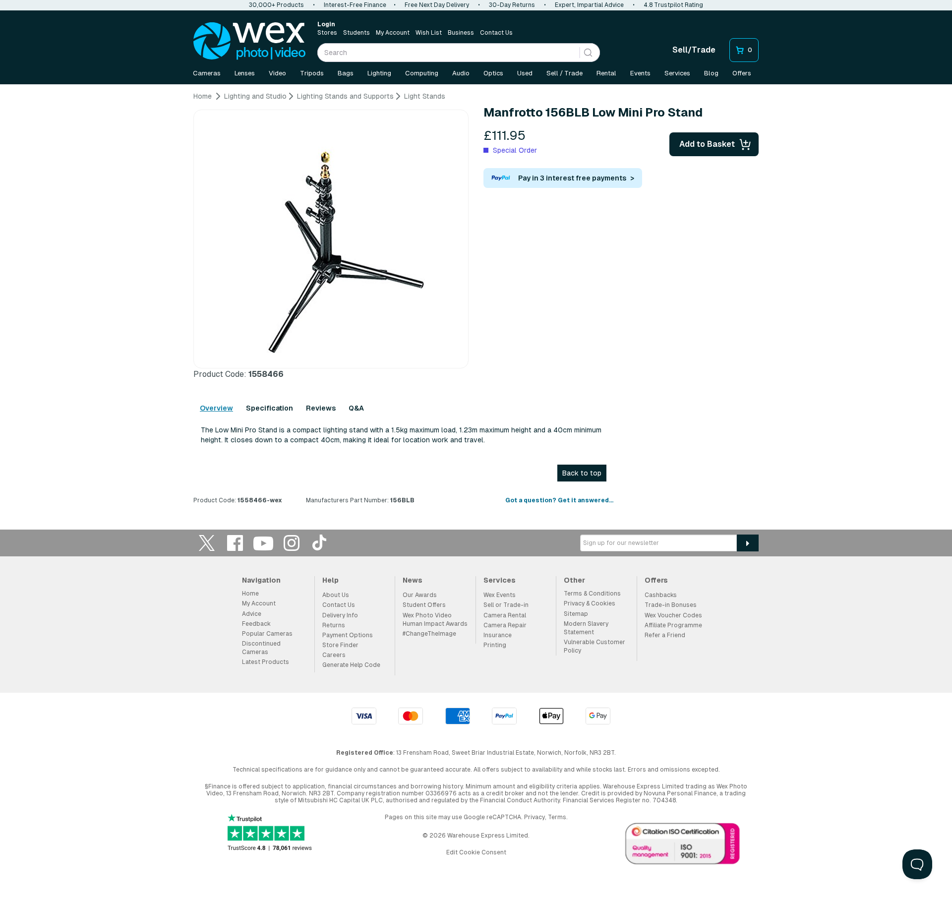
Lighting (379, 73)
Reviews (321, 408)
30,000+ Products (276, 5)
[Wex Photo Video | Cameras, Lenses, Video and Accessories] (249, 41)
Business (461, 32)
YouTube (263, 543)
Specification (269, 408)
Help (330, 580)
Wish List (429, 32)
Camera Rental (504, 615)
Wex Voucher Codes (673, 615)
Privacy (534, 817)
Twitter (206, 543)
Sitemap (576, 613)
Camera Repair (505, 625)
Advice (251, 613)
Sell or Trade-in (506, 604)
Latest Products (265, 662)
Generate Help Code (351, 664)
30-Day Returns (512, 5)
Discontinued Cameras (261, 648)
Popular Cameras (267, 633)
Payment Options (347, 635)
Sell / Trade (564, 73)
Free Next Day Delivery (437, 5)
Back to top (581, 473)
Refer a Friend (665, 635)
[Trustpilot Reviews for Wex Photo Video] (270, 833)
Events (640, 73)
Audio (461, 73)
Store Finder (340, 645)
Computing (421, 73)
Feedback (256, 623)
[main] (476, 302)
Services (677, 73)
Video (277, 73)
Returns (333, 625)
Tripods (312, 73)
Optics (493, 73)
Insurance (497, 635)
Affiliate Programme (673, 625)
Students (356, 32)
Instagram (291, 543)
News (412, 580)
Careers (334, 655)
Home (250, 593)
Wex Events (499, 595)
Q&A (356, 408)
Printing (494, 645)
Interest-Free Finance (355, 5)
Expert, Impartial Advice (589, 5)
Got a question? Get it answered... (559, 500)
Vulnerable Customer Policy (594, 646)
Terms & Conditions (592, 593)
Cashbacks (661, 595)
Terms (557, 817)
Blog (711, 73)
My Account (393, 32)
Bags (346, 73)
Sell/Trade (693, 50)
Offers (741, 73)
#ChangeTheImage (429, 633)
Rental (606, 73)
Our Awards (420, 595)
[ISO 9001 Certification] (682, 846)
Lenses (245, 73)
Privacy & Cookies (589, 603)
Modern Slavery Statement (586, 628)
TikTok (319, 543)
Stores (327, 32)
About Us (335, 595)
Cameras (207, 73)
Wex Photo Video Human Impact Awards (435, 619)
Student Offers (424, 604)
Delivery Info (340, 615)
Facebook (235, 543)
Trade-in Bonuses (671, 604)
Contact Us (496, 32)
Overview (216, 408)
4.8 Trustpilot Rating (673, 5)
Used (525, 73)
